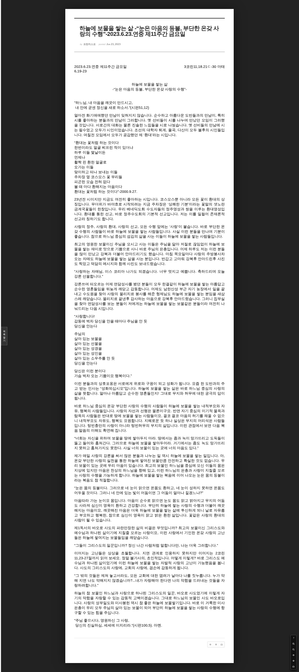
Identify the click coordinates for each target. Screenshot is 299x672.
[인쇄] (293, 666)
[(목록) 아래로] (293, 661)
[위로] (293, 655)
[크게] (293, 644)
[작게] (293, 649)
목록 (4, 336)
